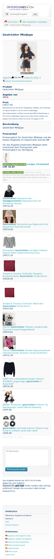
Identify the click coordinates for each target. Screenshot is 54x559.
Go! (35, 14)
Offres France (12, 551)
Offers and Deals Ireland (16, 545)
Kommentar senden (17, 469)
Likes (7, 522)
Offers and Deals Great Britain (18, 542)
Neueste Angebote (12, 525)
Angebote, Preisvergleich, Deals (19, 536)
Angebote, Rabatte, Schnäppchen (19, 539)
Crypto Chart (9, 554)
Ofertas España (13, 548)
